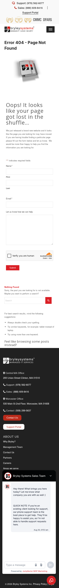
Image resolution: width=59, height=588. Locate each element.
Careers (7, 463)
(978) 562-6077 (23, 384)
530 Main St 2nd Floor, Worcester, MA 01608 (26, 403)
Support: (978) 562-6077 (30, 3)
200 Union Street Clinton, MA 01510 (21, 377)
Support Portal (30, 12)
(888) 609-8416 (21, 391)
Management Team (13, 447)
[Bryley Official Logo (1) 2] (20, 29)
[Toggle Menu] (50, 29)
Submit (12, 268)
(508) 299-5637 (23, 410)
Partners (7, 457)
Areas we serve (11, 468)
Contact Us (12, 417)
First (8, 177)
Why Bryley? (9, 441)
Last (8, 188)
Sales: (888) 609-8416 (30, 8)
